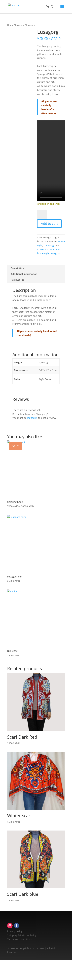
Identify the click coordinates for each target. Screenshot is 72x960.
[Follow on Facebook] (16, 925)
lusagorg (55, 253)
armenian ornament (48, 249)
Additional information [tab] (24, 274)
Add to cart (49, 223)
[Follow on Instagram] (10, 925)
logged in (32, 417)
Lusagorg (19, 24)
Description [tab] (17, 268)
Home (10, 24)
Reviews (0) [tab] (17, 279)
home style (43, 253)
